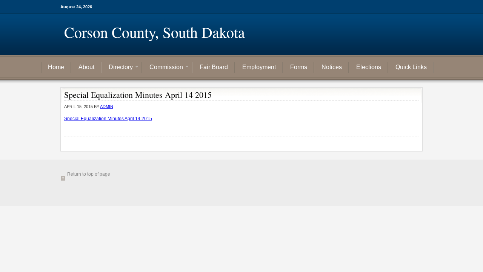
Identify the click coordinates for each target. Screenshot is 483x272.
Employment (259, 67)
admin (106, 106)
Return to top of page (88, 174)
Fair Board (214, 67)
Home (56, 67)
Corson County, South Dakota (154, 32)
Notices (331, 67)
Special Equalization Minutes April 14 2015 (108, 118)
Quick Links (411, 67)
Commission (163, 68)
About (86, 67)
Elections (368, 67)
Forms (298, 67)
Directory (118, 68)
